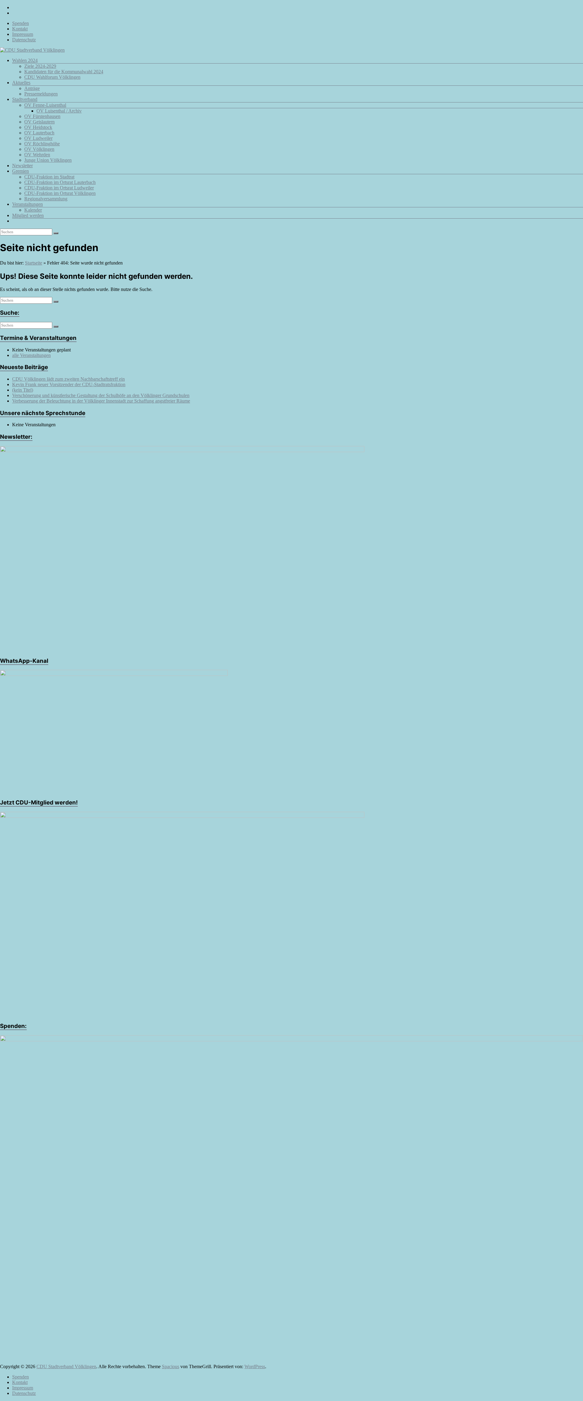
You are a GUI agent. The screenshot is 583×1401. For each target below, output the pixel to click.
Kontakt (20, 28)
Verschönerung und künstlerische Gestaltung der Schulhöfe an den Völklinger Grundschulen (100, 395)
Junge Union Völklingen (48, 160)
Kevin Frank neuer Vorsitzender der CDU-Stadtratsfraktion (68, 384)
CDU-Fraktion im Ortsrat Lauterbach (60, 182)
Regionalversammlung (45, 198)
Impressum (22, 34)
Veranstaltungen (27, 204)
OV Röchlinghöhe (42, 143)
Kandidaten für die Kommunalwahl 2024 (63, 71)
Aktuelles (21, 82)
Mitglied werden (28, 215)
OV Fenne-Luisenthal (45, 105)
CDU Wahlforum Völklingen (52, 77)
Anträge (32, 88)
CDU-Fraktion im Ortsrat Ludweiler (59, 187)
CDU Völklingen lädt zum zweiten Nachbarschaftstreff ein (68, 379)
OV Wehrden (37, 154)
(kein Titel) (22, 390)
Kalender (33, 210)
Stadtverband (24, 99)
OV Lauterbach (39, 132)
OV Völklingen (39, 149)
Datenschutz (24, 39)
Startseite (33, 262)
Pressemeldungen (41, 93)
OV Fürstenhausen (42, 116)
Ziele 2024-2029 (40, 66)
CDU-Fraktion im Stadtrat (49, 176)
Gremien (20, 171)
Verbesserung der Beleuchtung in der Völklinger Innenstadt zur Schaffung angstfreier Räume (101, 400)
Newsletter (22, 165)
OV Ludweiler (38, 138)
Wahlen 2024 (25, 60)
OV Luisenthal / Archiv (59, 110)
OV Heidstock (38, 127)
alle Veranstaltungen (31, 355)
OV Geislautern (39, 121)
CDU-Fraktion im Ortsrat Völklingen (60, 193)
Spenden (20, 23)
